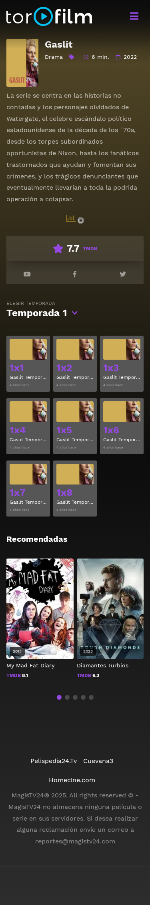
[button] (59, 697)
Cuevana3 (98, 761)
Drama (54, 57)
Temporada (36, 309)
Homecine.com (72, 780)
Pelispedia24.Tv (53, 761)
